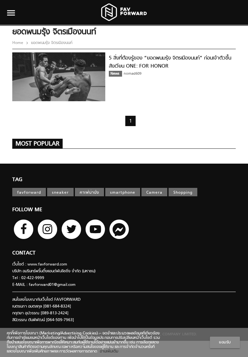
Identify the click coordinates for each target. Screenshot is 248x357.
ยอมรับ (225, 342)
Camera (154, 192)
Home (18, 43)
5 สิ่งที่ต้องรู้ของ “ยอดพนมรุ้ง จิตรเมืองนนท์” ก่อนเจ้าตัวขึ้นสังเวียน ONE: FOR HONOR (170, 62)
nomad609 (132, 74)
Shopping (182, 192)
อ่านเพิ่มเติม (107, 351)
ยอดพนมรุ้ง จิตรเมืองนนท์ (51, 43)
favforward (29, 192)
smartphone (122, 192)
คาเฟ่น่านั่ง (89, 192)
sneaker (60, 192)
